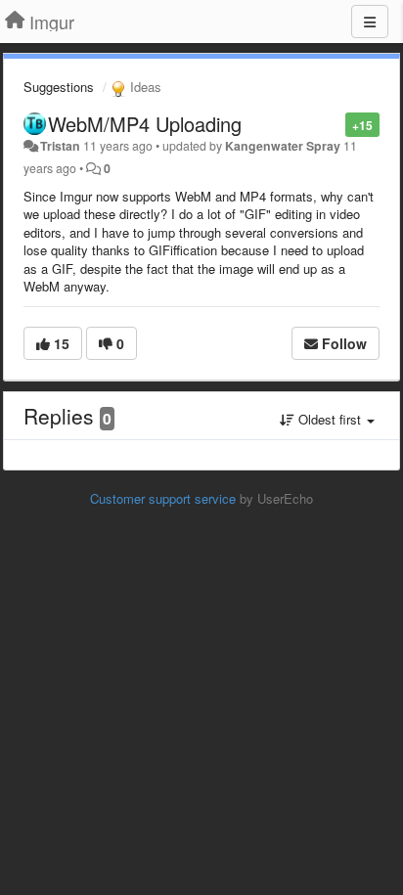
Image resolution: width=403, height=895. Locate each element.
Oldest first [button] (329, 419)
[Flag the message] (335, 123)
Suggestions (58, 86)
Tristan (60, 146)
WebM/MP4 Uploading (145, 124)
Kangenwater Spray (282, 146)
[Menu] (369, 21)
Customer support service (163, 498)
